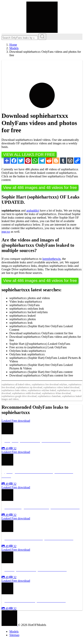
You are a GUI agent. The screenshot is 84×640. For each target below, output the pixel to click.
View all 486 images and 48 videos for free (40, 187)
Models (14, 631)
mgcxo (6, 231)
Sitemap (14, 635)
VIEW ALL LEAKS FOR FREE (29, 154)
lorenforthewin (51, 258)
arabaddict (32, 210)
